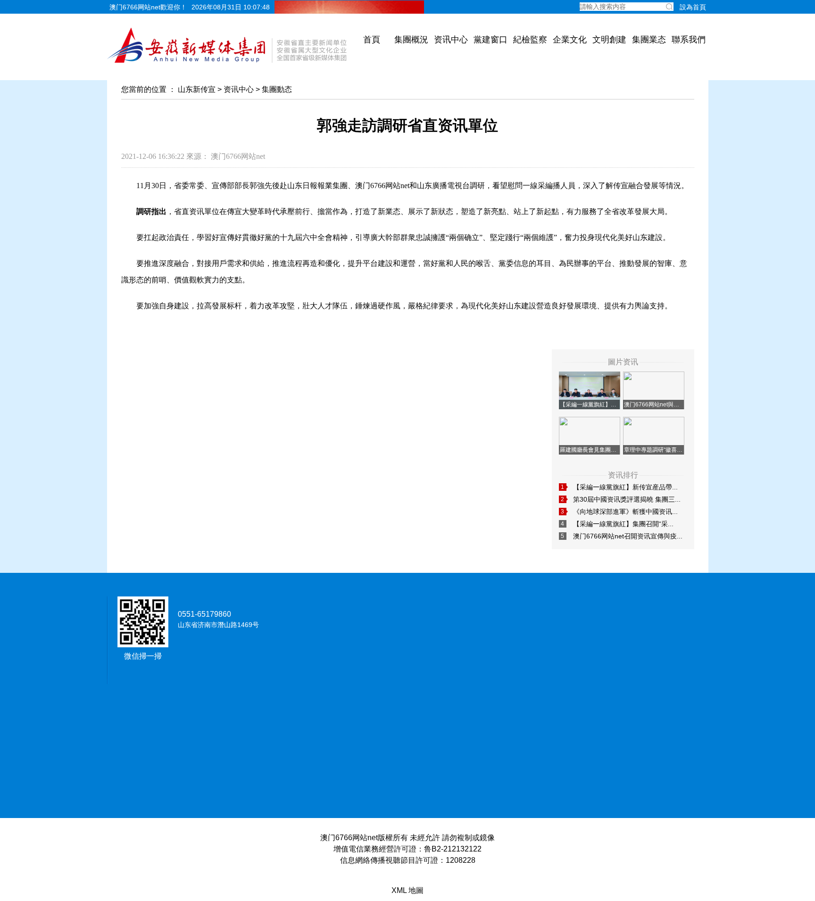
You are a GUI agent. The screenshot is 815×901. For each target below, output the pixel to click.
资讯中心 (451, 39)
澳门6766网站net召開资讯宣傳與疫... (627, 536)
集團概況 (411, 39)
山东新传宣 (197, 89)
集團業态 (649, 39)
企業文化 (570, 39)
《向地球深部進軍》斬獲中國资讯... (625, 511)
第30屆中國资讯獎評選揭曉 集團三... (627, 499)
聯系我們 (689, 39)
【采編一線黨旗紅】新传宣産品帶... (625, 487)
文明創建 (609, 39)
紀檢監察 (530, 39)
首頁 (371, 39)
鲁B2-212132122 (453, 849)
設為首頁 (693, 7)
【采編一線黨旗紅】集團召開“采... (623, 524)
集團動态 (277, 89)
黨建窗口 (490, 39)
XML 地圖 (407, 890)
